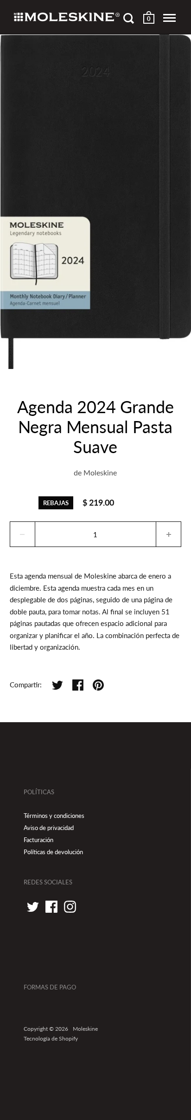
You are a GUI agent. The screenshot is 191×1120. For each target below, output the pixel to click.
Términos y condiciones (54, 815)
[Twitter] (33, 907)
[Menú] (169, 18)
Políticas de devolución (53, 852)
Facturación (38, 839)
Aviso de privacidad (49, 827)
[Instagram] (70, 907)
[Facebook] (51, 907)
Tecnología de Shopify (51, 1038)
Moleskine (100, 472)
